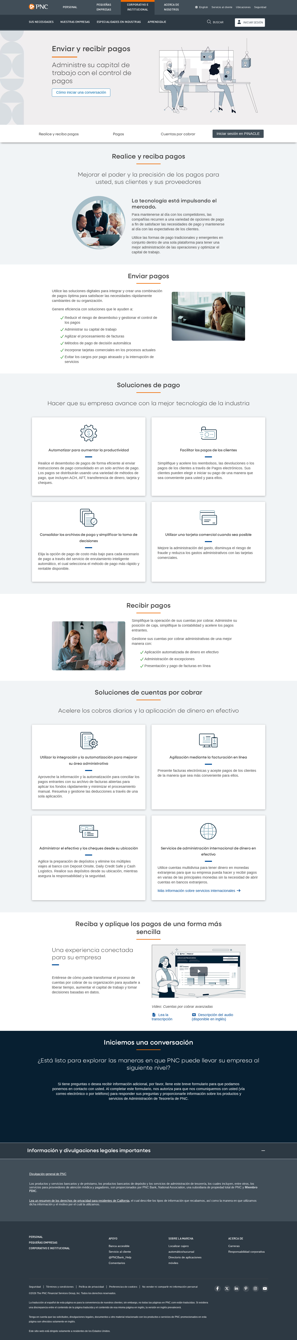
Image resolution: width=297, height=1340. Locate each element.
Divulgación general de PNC (47, 1174)
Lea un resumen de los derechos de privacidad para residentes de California (79, 1200)
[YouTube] (265, 1288)
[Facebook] (217, 1288)
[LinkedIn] (236, 1288)
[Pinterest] (246, 1288)
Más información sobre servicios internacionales (197, 891)
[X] (227, 1288)
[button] (41, 22)
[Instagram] (255, 1288)
